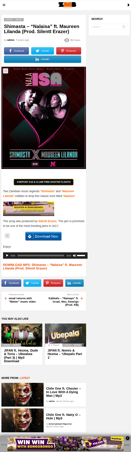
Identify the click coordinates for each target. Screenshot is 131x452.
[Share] (43, 236)
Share (5, 70)
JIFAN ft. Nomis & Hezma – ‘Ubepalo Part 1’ (65, 354)
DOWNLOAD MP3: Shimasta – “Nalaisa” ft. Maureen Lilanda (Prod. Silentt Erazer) (42, 266)
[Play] (7, 255)
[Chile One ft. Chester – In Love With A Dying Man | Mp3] (22, 395)
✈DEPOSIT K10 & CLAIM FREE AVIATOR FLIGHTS (43, 182)
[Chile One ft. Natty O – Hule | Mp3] (22, 420)
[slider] (81, 255)
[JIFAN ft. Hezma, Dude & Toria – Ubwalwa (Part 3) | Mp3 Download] (21, 335)
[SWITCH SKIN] (128, 5)
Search (124, 27)
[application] (45, 255)
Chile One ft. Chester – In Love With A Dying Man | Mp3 (63, 392)
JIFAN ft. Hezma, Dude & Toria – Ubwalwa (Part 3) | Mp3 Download (21, 356)
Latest (7, 345)
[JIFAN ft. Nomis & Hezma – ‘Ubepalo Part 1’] (65, 335)
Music (16, 345)
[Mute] (74, 255)
